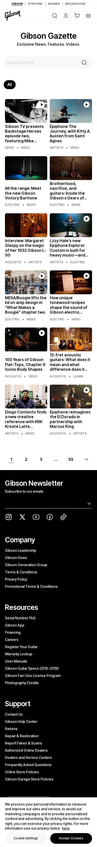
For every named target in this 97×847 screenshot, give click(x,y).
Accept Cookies (71, 838)
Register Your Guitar (21, 647)
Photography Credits (22, 683)
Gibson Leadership (20, 550)
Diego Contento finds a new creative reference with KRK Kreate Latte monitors (26, 419)
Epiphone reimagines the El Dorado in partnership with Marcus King (70, 419)
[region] (48, 822)
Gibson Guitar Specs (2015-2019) (32, 668)
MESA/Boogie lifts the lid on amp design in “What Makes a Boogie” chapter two (26, 305)
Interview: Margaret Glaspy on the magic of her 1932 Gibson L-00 (25, 248)
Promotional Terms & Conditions (31, 586)
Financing (13, 632)
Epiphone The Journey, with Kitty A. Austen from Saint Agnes (70, 133)
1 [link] (11, 459)
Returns (11, 729)
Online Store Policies (22, 772)
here (66, 828)
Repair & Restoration (22, 736)
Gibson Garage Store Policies (29, 779)
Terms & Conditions (21, 572)
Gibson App (14, 625)
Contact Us (14, 714)
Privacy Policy (16, 579)
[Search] (54, 15)
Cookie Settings (26, 838)
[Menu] (88, 15)
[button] (77, 15)
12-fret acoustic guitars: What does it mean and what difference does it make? (70, 362)
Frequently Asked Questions (28, 765)
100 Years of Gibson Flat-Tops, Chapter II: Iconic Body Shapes (25, 364)
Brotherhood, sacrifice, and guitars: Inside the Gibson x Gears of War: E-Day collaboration (67, 190)
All (9, 84)
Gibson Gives (16, 557)
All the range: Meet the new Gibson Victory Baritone (23, 193)
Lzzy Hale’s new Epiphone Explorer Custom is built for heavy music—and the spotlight (67, 248)
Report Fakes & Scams (23, 743)
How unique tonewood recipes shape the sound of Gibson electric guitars (68, 305)
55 (70, 459)
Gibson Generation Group (26, 565)
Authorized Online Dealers (26, 750)
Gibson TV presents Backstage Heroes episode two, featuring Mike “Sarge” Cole (24, 133)
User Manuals (16, 661)
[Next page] (85, 459)
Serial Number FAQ (20, 618)
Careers (11, 639)
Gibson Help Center (21, 721)
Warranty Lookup (18, 654)
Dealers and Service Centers (28, 757)
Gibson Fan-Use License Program (33, 675)
